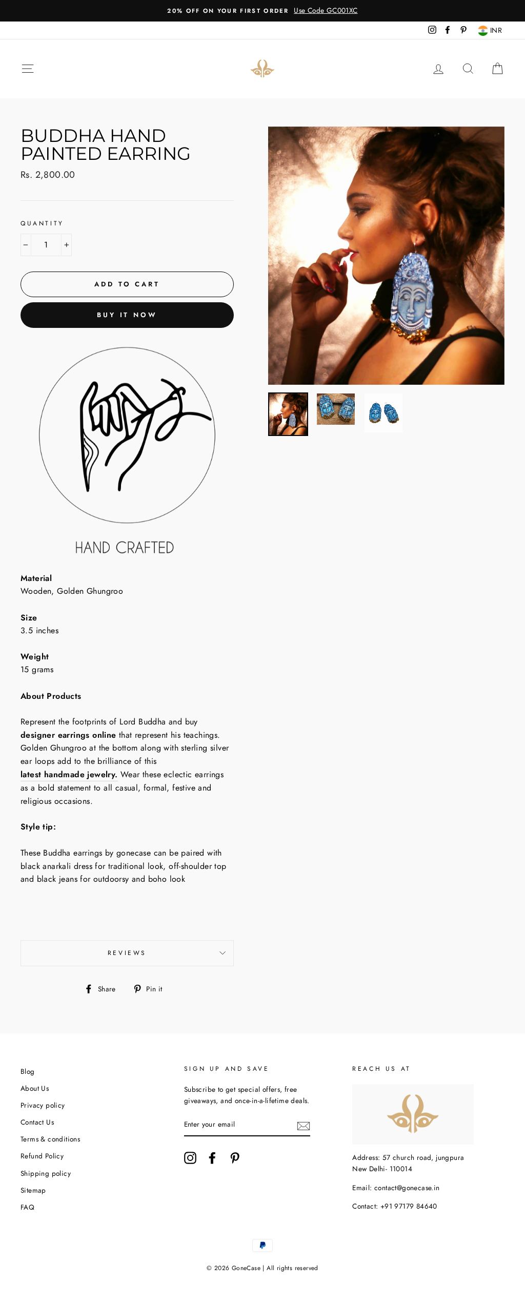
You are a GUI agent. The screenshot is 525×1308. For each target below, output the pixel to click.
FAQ (27, 1207)
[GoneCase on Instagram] (190, 1158)
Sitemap (33, 1190)
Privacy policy (43, 1105)
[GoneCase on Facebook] (212, 1158)
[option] (262, 10)
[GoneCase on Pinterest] (235, 1158)
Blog (28, 1071)
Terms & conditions (50, 1139)
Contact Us (37, 1122)
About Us (35, 1088)
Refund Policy (42, 1156)
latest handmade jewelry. (69, 774)
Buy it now (127, 315)
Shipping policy (46, 1173)
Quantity (42, 223)
